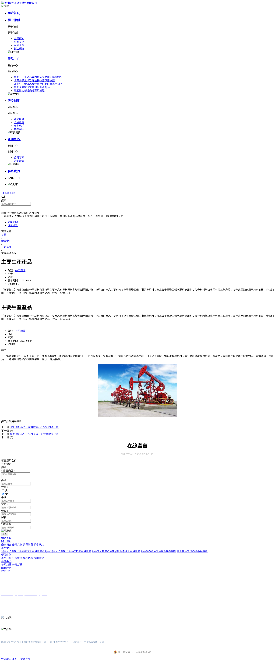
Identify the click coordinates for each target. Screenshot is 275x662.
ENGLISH (6, 571)
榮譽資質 (28, 544)
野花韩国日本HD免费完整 (16, 659)
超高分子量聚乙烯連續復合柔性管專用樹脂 (116, 551)
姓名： (5, 480)
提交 (5, 534)
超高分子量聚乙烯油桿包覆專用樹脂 (70, 551)
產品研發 (6, 558)
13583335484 (8, 193)
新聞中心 (14, 139)
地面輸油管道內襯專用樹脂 (192, 551)
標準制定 (39, 558)
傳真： (5, 510)
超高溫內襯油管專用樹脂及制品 (158, 551)
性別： (5, 487)
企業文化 (17, 544)
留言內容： (8, 470)
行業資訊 (13, 225)
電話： (5, 504)
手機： (5, 497)
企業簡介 (6, 544)
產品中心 (14, 58)
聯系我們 (14, 171)
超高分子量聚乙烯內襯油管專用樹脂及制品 (25, 551)
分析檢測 (17, 558)
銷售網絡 (39, 544)
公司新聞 (13, 222)
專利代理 (28, 558)
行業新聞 (17, 564)
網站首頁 (14, 13)
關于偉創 (14, 20)
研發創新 (14, 100)
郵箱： (5, 517)
